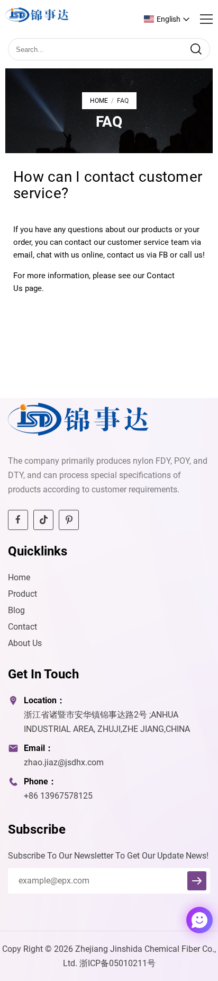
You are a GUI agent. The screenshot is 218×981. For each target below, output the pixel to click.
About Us (25, 643)
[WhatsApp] (171, 921)
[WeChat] (180, 921)
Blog (16, 610)
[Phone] (177, 921)
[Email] (174, 921)
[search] (196, 49)
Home (99, 100)
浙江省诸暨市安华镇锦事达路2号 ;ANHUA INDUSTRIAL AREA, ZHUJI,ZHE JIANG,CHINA (107, 722)
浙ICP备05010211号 (117, 963)
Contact (22, 627)
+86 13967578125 (58, 796)
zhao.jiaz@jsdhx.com (64, 762)
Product (22, 594)
